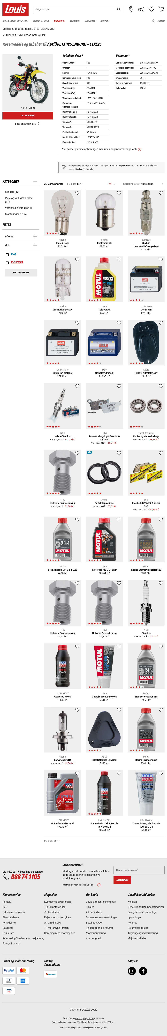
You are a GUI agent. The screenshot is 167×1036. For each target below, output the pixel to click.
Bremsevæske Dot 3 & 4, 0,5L (62, 570)
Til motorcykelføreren (56, 927)
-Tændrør (146, 633)
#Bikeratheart (52, 912)
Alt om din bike (52, 922)
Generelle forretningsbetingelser (146, 907)
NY (13, 254)
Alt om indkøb (94, 912)
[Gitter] (110, 183)
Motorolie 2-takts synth (62, 823)
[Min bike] (141, 9)
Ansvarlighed (93, 938)
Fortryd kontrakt (11, 943)
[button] (119, 9)
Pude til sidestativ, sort (146, 373)
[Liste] (116, 184)
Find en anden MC (25, 123)
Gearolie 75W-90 (62, 696)
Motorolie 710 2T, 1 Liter (104, 570)
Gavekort (7, 927)
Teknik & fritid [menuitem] (41, 21)
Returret (132, 922)
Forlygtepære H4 (62, 760)
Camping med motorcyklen (59, 933)
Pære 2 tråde (62, 243)
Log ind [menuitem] (161, 21)
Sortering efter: (131, 183)
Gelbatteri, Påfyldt (104, 373)
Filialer (90, 907)
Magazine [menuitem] (89, 21)
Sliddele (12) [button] (12, 191)
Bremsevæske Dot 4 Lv (146, 696)
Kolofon (132, 901)
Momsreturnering (96, 933)
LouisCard (8, 933)
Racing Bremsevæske (146, 760)
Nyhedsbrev (9, 922)
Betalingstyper (94, 922)
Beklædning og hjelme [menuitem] (15, 21)
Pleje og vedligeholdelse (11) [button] (19, 200)
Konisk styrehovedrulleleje (146, 436)
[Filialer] (131, 9)
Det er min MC (28, 115)
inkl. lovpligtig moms (84, 1018)
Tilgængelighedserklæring (143, 933)
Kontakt (6, 901)
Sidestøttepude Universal (104, 760)
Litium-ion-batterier (62, 373)
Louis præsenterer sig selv (101, 901)
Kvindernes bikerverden (57, 901)
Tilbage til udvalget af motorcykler (25, 35)
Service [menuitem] (104, 21)
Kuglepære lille (104, 243)
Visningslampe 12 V (63, 309)
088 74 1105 (25, 877)
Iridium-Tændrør (62, 436)
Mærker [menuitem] (74, 21)
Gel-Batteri (146, 309)
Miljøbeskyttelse (137, 938)
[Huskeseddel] (151, 9)
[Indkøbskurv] (161, 9)
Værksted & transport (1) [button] (19, 207)
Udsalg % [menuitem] (59, 21)
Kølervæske (104, 309)
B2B (4, 907)
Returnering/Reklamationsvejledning (23, 938)
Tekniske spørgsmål (13, 912)
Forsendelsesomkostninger (101, 917)
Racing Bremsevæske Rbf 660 (146, 570)
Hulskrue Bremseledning (62, 503)
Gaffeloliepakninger (104, 503)
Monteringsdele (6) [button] (16, 214)
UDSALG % (17, 262)
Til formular (88, 169)
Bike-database (10, 917)
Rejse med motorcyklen (57, 917)
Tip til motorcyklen (55, 907)
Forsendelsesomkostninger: (64, 1022)
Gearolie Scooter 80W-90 (104, 696)
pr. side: (71, 183)
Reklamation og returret (99, 927)
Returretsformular (138, 927)
